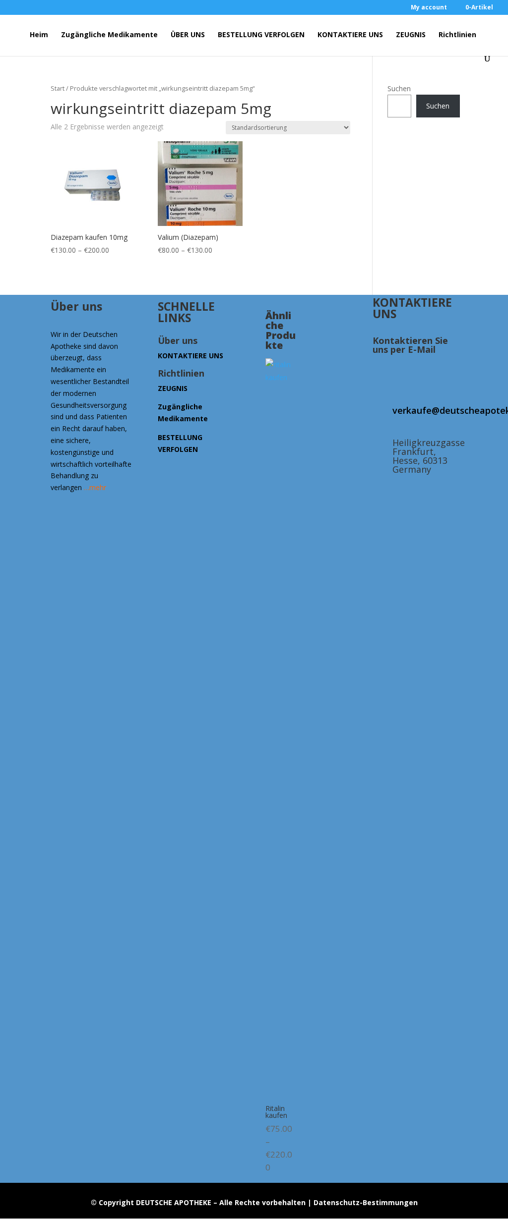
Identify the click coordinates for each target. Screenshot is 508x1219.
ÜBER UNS (188, 35)
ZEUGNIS (411, 35)
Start (57, 88)
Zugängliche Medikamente (109, 35)
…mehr (95, 487)
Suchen (399, 88)
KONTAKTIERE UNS (350, 35)
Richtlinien (457, 35)
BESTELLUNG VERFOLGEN (261, 35)
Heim (39, 35)
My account (429, 7)
